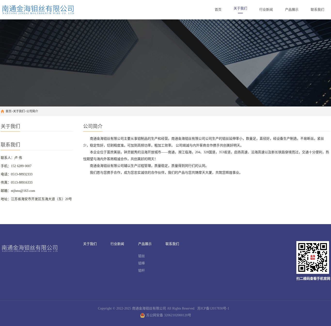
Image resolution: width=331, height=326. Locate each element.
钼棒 (141, 263)
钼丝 (141, 256)
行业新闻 (117, 244)
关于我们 (19, 111)
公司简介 (32, 111)
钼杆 (141, 270)
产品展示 (145, 244)
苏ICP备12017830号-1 (213, 308)
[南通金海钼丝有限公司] (51, 9)
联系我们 (172, 244)
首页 (8, 111)
